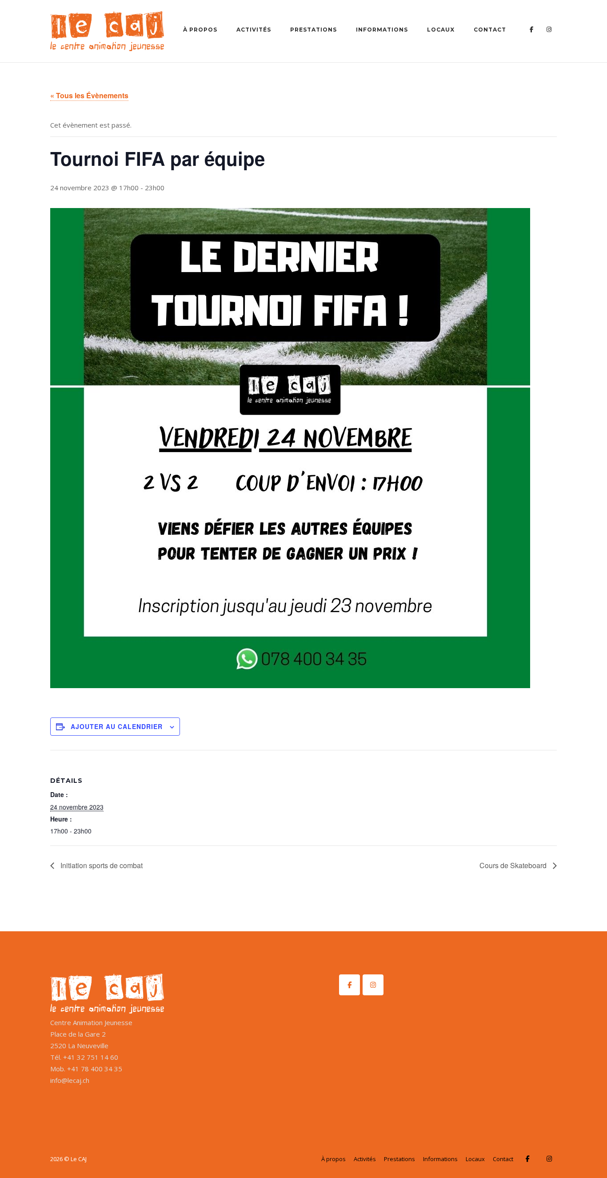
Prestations (313, 29)
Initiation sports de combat (101, 865)
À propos (200, 29)
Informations (382, 29)
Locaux (441, 29)
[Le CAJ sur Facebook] (349, 984)
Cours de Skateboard (513, 865)
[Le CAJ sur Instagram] (373, 984)
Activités (253, 29)
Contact (490, 29)
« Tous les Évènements (89, 95)
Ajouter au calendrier (117, 726)
